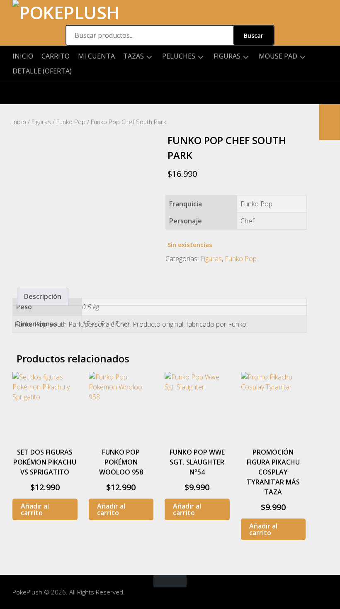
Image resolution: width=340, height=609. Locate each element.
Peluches (178, 56)
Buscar (253, 35)
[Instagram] (18, 93)
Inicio (22, 56)
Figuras (227, 56)
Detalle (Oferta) (42, 71)
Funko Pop (70, 121)
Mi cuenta (96, 56)
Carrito (55, 56)
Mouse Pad (278, 56)
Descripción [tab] (42, 296)
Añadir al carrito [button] (35, 509)
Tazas (133, 56)
